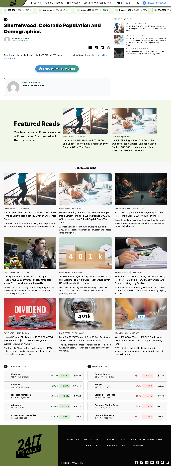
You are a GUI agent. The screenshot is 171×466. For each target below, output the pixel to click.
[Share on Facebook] (90, 47)
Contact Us (97, 439)
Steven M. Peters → (33, 85)
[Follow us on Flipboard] (102, 47)
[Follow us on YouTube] (152, 462)
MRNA (13, 377)
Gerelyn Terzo (69, 137)
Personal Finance (54, 3)
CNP (96, 418)
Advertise (137, 445)
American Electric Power (107, 405)
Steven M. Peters (21, 38)
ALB (12, 408)
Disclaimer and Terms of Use (145, 439)
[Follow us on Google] (108, 47)
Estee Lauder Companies (23, 415)
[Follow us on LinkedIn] (146, 462)
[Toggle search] (138, 3)
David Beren (117, 137)
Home (70, 439)
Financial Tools (116, 439)
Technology (73, 3)
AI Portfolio (123, 3)
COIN (13, 387)
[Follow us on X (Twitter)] (141, 462)
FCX (13, 397)
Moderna (15, 374)
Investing (36, 3)
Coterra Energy (102, 374)
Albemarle (16, 405)
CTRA (97, 377)
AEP (96, 408)
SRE (96, 387)
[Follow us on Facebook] (136, 462)
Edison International (105, 395)
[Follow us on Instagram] (157, 462)
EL (12, 418)
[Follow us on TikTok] (162, 462)
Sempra (98, 384)
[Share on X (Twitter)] (96, 47)
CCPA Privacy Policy (117, 445)
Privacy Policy (94, 445)
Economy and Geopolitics (97, 3)
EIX (96, 397)
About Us (81, 439)
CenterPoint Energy (104, 415)
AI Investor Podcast (157, 3)
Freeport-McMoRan (21, 395)
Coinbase (16, 384)
